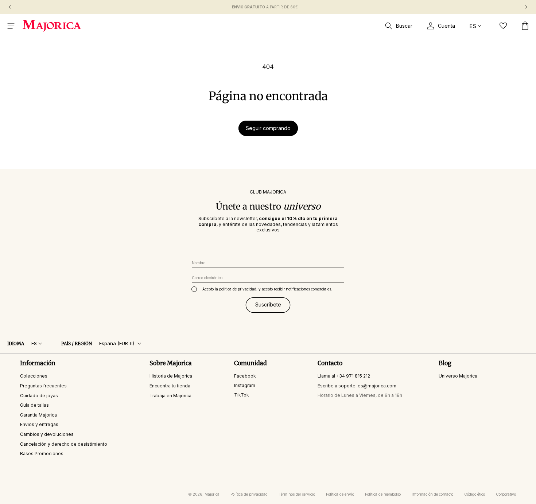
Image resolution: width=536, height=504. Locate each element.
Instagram (244, 385)
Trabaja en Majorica (170, 395)
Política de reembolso (383, 494)
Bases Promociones (41, 454)
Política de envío (340, 494)
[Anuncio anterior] (10, 7)
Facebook (245, 376)
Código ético (474, 494)
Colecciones (33, 376)
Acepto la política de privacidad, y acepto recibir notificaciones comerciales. (267, 289)
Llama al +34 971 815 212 (344, 376)
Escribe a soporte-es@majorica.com (357, 385)
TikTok (241, 395)
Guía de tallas (34, 405)
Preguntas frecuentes (43, 385)
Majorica (212, 494)
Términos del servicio (297, 494)
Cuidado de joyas (39, 395)
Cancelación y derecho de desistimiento (63, 444)
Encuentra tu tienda (169, 385)
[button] (11, 26)
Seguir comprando (268, 128)
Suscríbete (268, 305)
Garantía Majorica (38, 415)
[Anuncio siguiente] (526, 7)
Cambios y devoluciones (47, 434)
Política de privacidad (249, 494)
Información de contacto (432, 494)
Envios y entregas (39, 424)
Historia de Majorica (170, 376)
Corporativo (506, 494)
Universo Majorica (458, 376)
